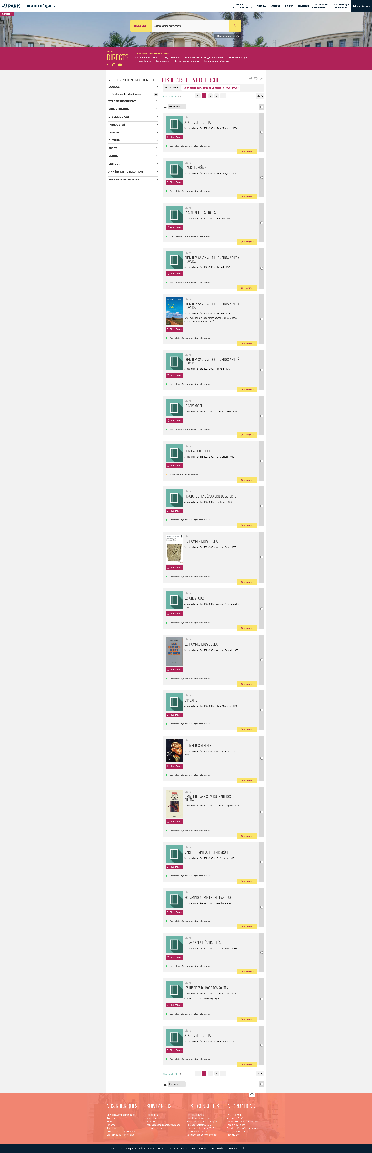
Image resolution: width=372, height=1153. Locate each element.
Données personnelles (249, 1128)
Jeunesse (112, 1128)
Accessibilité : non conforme (226, 1148)
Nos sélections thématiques (202, 1121)
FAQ (229, 1114)
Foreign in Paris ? (236, 1125)
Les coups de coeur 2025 (200, 1128)
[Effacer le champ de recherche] (227, 26)
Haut (252, 1094)
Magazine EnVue (236, 1118)
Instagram (152, 1118)
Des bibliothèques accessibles (243, 1121)
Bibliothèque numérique (120, 1134)
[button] (361, 6)
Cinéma (111, 1125)
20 (258, 96)
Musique (111, 1121)
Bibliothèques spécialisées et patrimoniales (141, 1148)
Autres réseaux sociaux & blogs (163, 1125)
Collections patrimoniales (121, 1131)
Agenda (111, 1118)
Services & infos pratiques (121, 1114)
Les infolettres (154, 1128)
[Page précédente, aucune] (198, 95)
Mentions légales (236, 1131)
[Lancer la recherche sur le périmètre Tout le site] (235, 26)
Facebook (152, 1114)
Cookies (231, 1128)
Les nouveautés (195, 1114)
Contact (237, 1114)
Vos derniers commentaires (202, 1134)
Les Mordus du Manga (199, 1131)
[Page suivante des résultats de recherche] (223, 95)
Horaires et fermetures (199, 1118)
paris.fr (111, 1148)
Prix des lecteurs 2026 (199, 1125)
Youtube (151, 1121)
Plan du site (233, 1134)
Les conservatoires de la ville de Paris (187, 1148)
